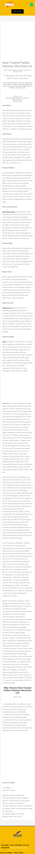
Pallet (4, 342)
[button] (31, 4)
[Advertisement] (17, 42)
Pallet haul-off (6, 308)
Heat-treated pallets (8, 212)
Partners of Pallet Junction (18, 848)
